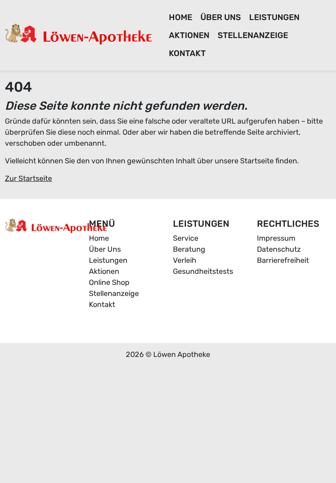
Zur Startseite (28, 178)
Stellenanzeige (253, 35)
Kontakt (187, 53)
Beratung (189, 249)
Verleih (184, 260)
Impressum (276, 238)
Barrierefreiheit (283, 260)
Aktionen (189, 35)
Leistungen (274, 17)
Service (185, 238)
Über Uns (220, 17)
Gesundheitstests (203, 271)
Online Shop (109, 282)
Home (180, 17)
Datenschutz (279, 249)
